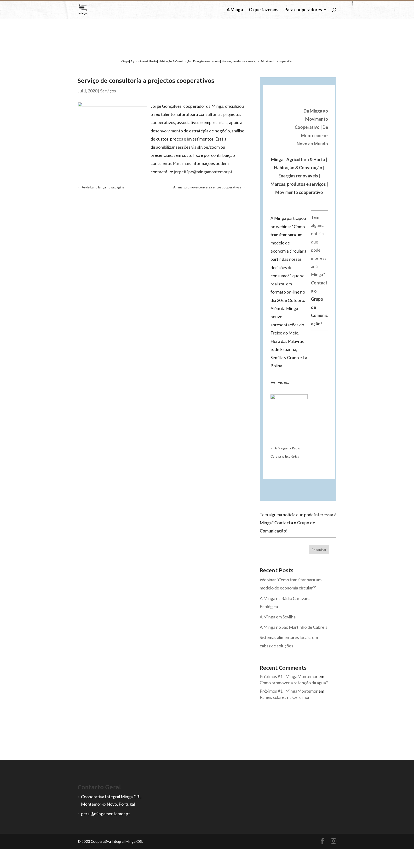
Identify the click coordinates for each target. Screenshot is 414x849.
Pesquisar (318, 550)
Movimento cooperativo (277, 61)
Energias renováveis (206, 61)
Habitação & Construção (175, 61)
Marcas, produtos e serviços (240, 61)
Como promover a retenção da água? (294, 682)
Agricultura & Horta (144, 61)
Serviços (108, 90)
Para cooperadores (303, 10)
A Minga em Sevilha (278, 616)
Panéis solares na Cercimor (285, 697)
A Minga (235, 10)
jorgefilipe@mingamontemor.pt (203, 171)
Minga (125, 61)
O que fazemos (263, 10)
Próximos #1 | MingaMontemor (289, 676)
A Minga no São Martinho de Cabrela (294, 627)
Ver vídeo (279, 382)
